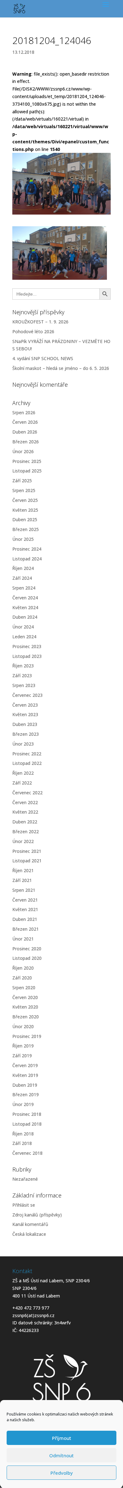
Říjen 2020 (23, 968)
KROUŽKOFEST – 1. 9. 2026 (40, 322)
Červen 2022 (25, 802)
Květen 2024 (25, 607)
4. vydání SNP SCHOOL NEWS (42, 358)
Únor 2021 (23, 939)
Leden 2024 (24, 637)
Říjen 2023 (23, 666)
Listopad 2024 (27, 559)
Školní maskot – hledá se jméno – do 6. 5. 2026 (60, 368)
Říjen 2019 (23, 1046)
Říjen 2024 (23, 568)
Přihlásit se (23, 1205)
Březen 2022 (25, 831)
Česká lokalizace (29, 1234)
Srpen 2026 (23, 413)
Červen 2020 (25, 997)
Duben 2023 (24, 724)
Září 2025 (22, 481)
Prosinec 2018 (26, 1114)
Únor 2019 (23, 1104)
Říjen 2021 (23, 870)
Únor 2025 (23, 539)
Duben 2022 (24, 822)
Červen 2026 (25, 422)
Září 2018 (22, 1143)
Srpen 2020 (23, 988)
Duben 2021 (24, 919)
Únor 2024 (23, 627)
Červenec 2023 (27, 695)
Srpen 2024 (23, 588)
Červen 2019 (25, 1065)
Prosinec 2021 (26, 851)
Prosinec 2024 (26, 549)
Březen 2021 (25, 929)
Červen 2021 (25, 900)
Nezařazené (25, 1179)
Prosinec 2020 (26, 949)
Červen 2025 (25, 500)
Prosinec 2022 (26, 754)
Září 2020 (22, 978)
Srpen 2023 (23, 685)
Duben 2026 (24, 432)
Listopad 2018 (27, 1124)
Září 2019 (22, 1056)
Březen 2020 (25, 1017)
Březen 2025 (25, 529)
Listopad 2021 (27, 861)
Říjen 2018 (23, 1134)
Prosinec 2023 (26, 646)
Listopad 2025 (27, 471)
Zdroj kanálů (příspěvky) (37, 1215)
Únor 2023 (23, 744)
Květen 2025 (25, 510)
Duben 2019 (24, 1085)
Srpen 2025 (23, 490)
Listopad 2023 (27, 656)
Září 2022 (22, 783)
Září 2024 (22, 578)
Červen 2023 (25, 705)
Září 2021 (22, 880)
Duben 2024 (24, 617)
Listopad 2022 (27, 763)
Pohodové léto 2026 (33, 331)
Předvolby (61, 1473)
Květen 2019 (25, 1075)
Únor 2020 (23, 1026)
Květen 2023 (25, 714)
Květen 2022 (25, 812)
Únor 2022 (23, 841)
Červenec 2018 (27, 1153)
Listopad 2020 (27, 958)
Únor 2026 (23, 451)
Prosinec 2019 (26, 1036)
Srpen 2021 (23, 890)
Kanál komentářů (30, 1224)
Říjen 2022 (23, 773)
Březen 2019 (25, 1094)
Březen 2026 (25, 442)
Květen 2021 (25, 909)
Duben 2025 (24, 519)
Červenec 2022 (27, 793)
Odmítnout (61, 1455)
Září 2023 (22, 675)
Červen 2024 (25, 598)
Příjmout (61, 1438)
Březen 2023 (25, 734)
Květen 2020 (25, 1007)
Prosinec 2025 (26, 461)
